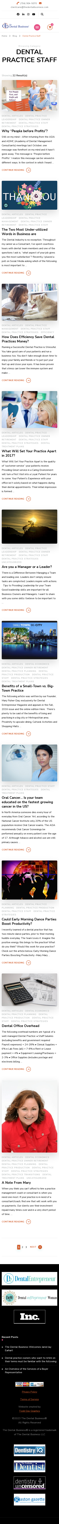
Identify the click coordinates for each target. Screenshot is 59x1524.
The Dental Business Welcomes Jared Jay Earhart (28, 1348)
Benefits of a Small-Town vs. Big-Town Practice (28, 688)
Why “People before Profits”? (25, 131)
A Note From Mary (16, 1183)
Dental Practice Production (35, 907)
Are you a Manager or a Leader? (27, 567)
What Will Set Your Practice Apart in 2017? (29, 453)
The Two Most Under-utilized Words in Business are (25, 232)
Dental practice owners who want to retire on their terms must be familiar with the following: (31, 1359)
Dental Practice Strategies (20, 126)
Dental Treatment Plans (18, 681)
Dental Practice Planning (19, 671)
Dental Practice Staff (33, 123)
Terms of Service (29, 1399)
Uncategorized (12, 562)
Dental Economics (37, 664)
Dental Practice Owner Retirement (25, 667)
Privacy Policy (29, 1392)
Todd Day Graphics (29, 1411)
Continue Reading (13, 170)
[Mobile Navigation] (37, 27)
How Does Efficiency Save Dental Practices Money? (28, 339)
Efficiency (47, 332)
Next (33, 1247)
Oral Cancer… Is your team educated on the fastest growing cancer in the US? (27, 802)
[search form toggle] (42, 14)
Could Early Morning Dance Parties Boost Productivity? (29, 921)
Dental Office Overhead (20, 1026)
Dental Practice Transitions (21, 1174)
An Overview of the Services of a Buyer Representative (26, 1370)
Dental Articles (12, 116)
